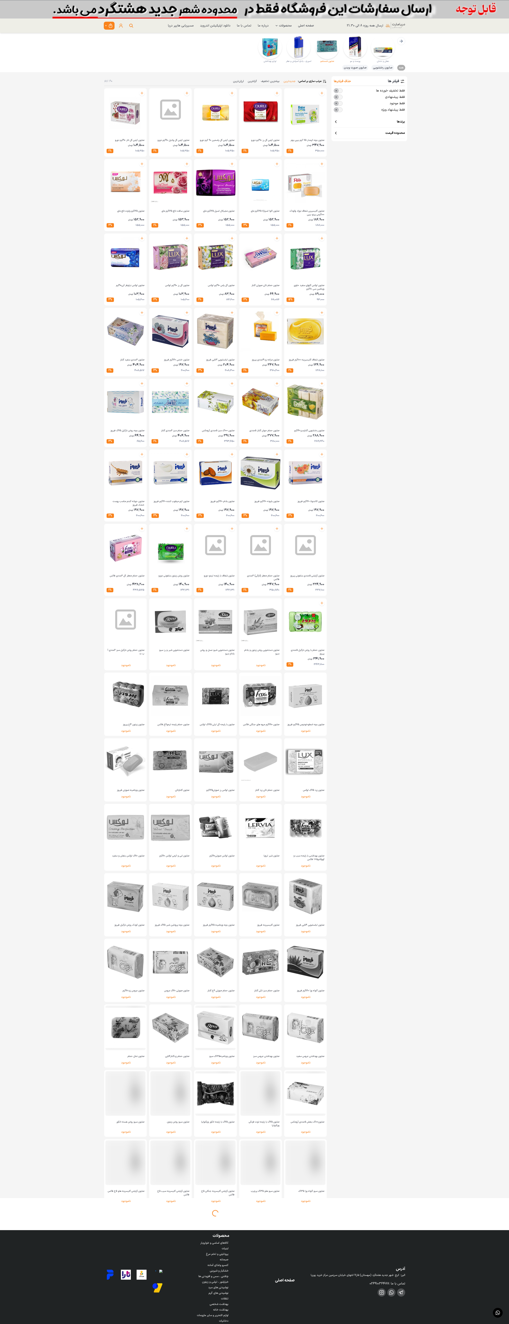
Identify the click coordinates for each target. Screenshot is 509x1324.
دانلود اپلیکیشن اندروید (215, 25)
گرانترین (252, 81)
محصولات (285, 25)
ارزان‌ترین (238, 81)
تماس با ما (244, 25)
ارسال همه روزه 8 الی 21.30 (365, 25)
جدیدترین (289, 81)
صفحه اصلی (306, 25)
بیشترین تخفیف (270, 81)
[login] (121, 26)
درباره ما (263, 25)
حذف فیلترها (342, 81)
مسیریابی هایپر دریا (181, 25)
